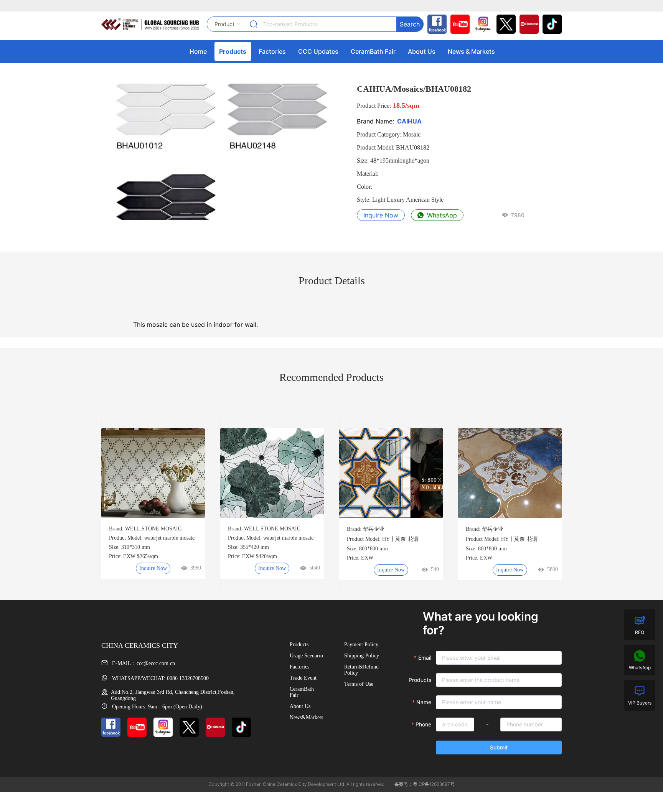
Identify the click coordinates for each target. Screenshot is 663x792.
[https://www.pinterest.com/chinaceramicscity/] (527, 24)
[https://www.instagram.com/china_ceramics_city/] (481, 24)
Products (420, 680)
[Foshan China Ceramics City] (550, 24)
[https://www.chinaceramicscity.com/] (150, 24)
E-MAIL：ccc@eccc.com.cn (142, 663)
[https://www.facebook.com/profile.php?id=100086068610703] (435, 24)
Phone (423, 724)
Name (423, 702)
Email (424, 657)
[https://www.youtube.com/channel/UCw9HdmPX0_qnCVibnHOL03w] (458, 24)
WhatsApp (441, 215)
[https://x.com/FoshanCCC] (504, 24)
